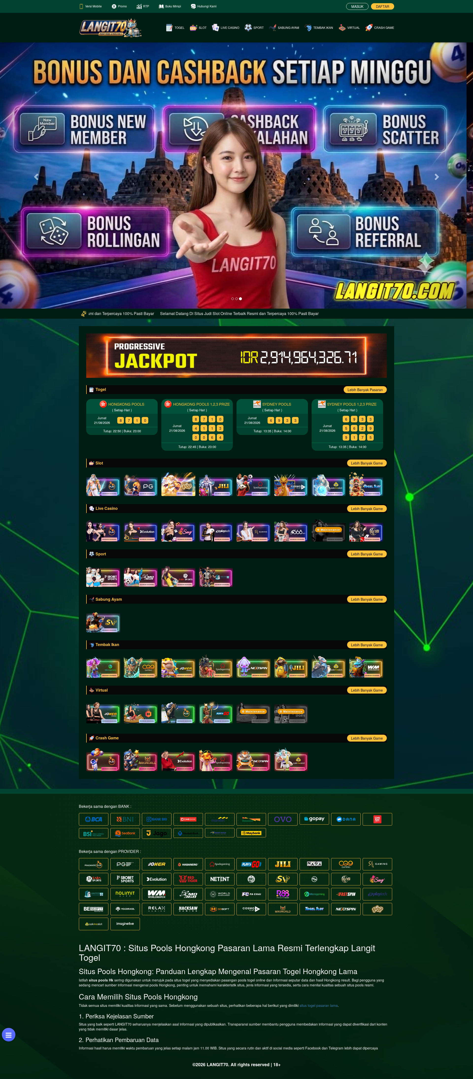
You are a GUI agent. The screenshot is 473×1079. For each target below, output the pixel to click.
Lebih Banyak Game (367, 463)
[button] (35, 175)
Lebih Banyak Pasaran (365, 389)
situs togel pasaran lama (319, 1005)
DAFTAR (382, 6)
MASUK (357, 6)
